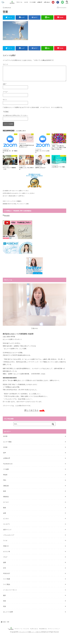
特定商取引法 (43, 628)
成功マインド (7, 529)
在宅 (4, 568)
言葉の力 (6, 546)
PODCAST (6, 573)
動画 (4, 507)
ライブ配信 (6, 584)
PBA (4, 480)
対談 (4, 606)
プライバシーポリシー (54, 628)
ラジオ (5, 540)
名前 (4, 84)
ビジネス (6, 518)
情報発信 (6, 496)
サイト (5, 99)
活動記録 (6, 485)
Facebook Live (7, 463)
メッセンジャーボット (10, 590)
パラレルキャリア (8, 535)
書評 (4, 595)
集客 (4, 491)
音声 (4, 452)
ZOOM (5, 447)
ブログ (5, 557)
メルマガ (26, 2)
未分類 (5, 436)
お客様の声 (39, 2)
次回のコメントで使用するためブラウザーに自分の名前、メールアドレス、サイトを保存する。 (34, 107)
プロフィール (19, 2)
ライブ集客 (6, 579)
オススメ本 (6, 551)
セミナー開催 (7, 442)
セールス (6, 502)
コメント (5, 64)
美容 (4, 601)
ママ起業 (6, 469)
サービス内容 (32, 2)
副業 (4, 562)
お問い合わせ (47, 2)
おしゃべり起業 (8, 612)
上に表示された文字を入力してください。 (16, 115)
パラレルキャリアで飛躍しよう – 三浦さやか (30, 632)
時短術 (5, 474)
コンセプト (6, 524)
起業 (4, 513)
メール (5, 91)
